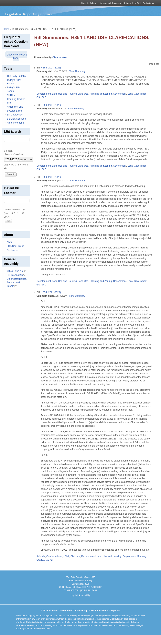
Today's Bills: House (14, 81)
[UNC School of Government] (35, 3)
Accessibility (84, 595)
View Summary (77, 71)
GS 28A (41, 559)
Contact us (12, 250)
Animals (41, 556)
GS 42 (49, 559)
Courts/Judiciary (54, 556)
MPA (136, 3)
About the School (88, 3)
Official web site (16, 270)
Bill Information (16, 274)
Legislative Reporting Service (29, 14)
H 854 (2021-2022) (50, 67)
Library (127, 3)
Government (119, 93)
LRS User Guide (15, 245)
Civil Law (75, 556)
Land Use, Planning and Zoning (95, 93)
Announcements (15, 122)
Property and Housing (134, 556)
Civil (67, 556)
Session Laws (14, 110)
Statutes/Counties (16, 118)
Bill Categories (15, 114)
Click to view (59, 57)
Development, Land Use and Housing (57, 93)
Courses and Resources (110, 3)
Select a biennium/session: (13, 152)
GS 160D (41, 97)
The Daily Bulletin (16, 76)
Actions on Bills (15, 106)
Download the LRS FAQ (17, 56)
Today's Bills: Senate (14, 89)
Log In (74, 595)
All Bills (11, 95)
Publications (148, 3)
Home (6, 28)
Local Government (137, 93)
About (10, 242)
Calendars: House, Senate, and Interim (17, 282)
